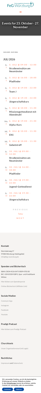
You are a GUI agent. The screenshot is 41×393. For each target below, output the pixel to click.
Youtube (4, 314)
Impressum (5, 363)
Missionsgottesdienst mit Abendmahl (22, 113)
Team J (13, 91)
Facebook (4, 310)
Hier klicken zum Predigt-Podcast (13, 329)
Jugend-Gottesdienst (20, 186)
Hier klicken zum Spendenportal (13, 282)
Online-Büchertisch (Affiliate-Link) (14, 286)
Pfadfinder (15, 81)
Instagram (5, 305)
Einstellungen (11, 383)
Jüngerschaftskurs (19, 101)
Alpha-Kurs (15, 124)
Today (20, 214)
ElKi (11, 134)
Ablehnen (19, 389)
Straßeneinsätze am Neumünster (20, 70)
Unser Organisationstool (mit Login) (14, 348)
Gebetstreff (15, 145)
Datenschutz (18, 363)
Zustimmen (7, 389)
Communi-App (6, 301)
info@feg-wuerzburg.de (10, 257)
